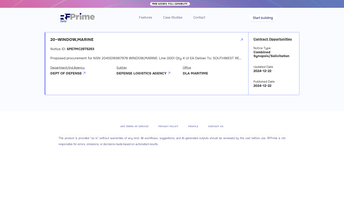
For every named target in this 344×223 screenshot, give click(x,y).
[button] (263, 18)
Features (145, 17)
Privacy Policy (168, 126)
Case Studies (172, 17)
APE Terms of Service (134, 126)
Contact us (216, 126)
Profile (193, 126)
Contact (199, 17)
